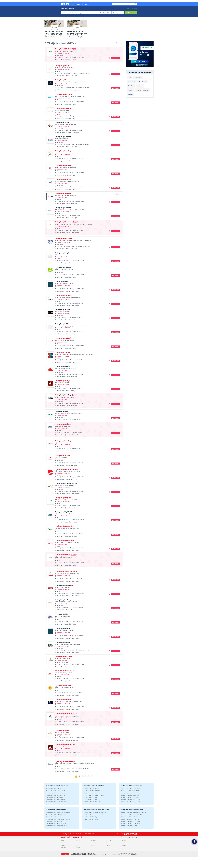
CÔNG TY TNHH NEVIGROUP (62, 587)
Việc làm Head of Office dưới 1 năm (129, 817)
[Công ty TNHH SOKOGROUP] (50, 312)
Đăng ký (129, 8)
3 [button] (82, 776)
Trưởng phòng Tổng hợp (62, 352)
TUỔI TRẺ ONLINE (64, 1)
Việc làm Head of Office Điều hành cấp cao (56, 825)
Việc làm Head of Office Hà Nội (91, 788)
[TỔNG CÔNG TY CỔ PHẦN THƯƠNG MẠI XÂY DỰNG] (50, 472)
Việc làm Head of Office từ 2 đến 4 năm (130, 819)
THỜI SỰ (63, 842)
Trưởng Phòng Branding (62, 66)
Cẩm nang (84, 4)
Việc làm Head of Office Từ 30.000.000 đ (130, 801)
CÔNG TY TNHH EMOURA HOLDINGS (64, 67)
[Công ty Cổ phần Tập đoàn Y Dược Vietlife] (50, 500)
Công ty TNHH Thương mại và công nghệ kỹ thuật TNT (69, 209)
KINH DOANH (79, 840)
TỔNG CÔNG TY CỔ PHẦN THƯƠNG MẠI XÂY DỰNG (68, 471)
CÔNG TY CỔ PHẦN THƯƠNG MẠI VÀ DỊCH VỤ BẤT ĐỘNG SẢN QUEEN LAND (74, 763)
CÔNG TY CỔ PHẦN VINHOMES (63, 658)
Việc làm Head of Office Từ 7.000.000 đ (130, 793)
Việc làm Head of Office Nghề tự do (92, 817)
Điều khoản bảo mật (115, 854)
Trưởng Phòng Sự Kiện (62, 324)
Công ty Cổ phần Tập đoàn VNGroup (64, 340)
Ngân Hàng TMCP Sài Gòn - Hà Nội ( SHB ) (66, 195)
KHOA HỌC (109, 842)
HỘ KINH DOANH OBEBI (61, 443)
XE (76, 845)
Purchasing (146, 90)
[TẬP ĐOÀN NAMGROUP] (50, 458)
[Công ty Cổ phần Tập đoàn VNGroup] (50, 341)
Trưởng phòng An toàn (62, 122)
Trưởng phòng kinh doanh (63, 165)
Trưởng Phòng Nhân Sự (64, 585)
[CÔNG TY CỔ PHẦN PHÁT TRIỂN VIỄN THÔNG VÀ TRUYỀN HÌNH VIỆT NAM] (50, 355)
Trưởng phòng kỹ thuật (62, 366)
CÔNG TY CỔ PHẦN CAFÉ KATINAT (64, 283)
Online (130, 77)
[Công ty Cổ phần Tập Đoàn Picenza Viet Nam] (50, 574)
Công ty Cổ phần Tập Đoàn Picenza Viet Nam (67, 573)
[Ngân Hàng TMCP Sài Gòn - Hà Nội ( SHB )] (50, 196)
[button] (109, 58)
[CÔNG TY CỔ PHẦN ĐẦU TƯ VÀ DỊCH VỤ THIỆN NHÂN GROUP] (50, 83)
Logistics (144, 81)
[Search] (135, 3)
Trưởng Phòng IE (60, 424)
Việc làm (77, 4)
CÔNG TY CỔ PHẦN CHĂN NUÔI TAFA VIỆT (66, 602)
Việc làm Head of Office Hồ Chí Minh (92, 791)
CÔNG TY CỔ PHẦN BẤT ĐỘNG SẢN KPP (65, 167)
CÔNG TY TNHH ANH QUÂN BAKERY (64, 687)
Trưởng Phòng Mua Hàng (63, 108)
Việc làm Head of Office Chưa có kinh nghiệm (132, 814)
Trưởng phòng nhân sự (62, 614)
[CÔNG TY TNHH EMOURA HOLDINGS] (50, 68)
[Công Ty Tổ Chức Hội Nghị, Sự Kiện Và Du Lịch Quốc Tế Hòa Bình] (50, 327)
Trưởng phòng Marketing (63, 295)
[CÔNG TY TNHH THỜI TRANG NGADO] (50, 398)
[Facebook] (129, 837)
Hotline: (132, 854)
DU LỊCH (78, 847)
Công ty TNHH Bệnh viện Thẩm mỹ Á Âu (65, 485)
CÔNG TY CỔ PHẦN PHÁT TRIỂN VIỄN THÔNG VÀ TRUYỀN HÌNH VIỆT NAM (74, 354)
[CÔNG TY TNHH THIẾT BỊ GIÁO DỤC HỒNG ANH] (50, 645)
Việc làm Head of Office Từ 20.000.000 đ (130, 799)
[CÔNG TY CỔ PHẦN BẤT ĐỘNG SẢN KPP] (50, 168)
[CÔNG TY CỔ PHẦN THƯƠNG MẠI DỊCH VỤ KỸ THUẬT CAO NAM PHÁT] (50, 241)
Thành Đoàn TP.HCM (132, 853)
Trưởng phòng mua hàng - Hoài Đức (66, 469)
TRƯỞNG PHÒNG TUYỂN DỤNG (65, 761)
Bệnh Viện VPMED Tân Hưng (62, 616)
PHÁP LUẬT (63, 847)
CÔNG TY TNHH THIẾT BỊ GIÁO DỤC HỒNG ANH (67, 644)
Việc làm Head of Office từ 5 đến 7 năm (130, 821)
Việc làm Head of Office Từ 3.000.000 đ (130, 788)
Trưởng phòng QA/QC (62, 730)
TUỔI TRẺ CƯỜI (86, 1)
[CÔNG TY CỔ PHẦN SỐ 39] (50, 139)
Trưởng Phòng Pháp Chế (62, 49)
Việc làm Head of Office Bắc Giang (92, 801)
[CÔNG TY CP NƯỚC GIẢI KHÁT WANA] (50, 52)
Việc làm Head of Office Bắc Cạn (91, 799)
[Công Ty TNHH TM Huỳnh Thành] (50, 674)
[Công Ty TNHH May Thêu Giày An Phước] (50, 369)
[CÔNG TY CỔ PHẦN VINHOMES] (50, 659)
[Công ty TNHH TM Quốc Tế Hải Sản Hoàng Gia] (50, 182)
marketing (130, 90)
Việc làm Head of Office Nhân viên (54, 817)
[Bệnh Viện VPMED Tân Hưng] (50, 617)
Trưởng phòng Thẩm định (63, 193)
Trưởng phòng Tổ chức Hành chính (66, 571)
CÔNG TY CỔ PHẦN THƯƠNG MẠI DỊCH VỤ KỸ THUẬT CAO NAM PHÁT (73, 240)
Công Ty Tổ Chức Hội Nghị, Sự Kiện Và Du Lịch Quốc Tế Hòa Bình (72, 326)
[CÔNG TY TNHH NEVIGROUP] (50, 588)
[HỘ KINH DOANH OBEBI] (50, 444)
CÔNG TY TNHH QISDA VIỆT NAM (63, 426)
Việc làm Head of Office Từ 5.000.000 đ (130, 791)
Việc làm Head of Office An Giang (92, 793)
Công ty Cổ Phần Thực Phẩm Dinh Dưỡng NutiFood (68, 413)
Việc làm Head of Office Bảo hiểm (54, 797)
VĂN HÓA (93, 842)
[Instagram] (132, 837)
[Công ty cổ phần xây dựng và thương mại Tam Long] (50, 716)
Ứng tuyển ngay (115, 57)
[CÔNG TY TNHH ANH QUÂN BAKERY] (50, 688)
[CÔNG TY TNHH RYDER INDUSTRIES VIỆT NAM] (50, 543)
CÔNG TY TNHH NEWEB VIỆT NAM (64, 514)
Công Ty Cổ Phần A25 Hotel (62, 382)
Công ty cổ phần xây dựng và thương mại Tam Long (68, 716)
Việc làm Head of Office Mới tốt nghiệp (55, 814)
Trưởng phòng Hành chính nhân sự (66, 483)
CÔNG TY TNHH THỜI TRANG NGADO (64, 397)
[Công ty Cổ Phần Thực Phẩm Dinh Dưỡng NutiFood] (50, 414)
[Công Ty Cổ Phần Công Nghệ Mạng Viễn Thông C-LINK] (50, 97)
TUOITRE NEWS (79, 1)
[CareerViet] (130, 833)
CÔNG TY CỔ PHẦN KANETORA (63, 557)
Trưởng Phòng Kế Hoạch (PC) (64, 540)
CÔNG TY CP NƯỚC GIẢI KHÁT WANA (64, 51)
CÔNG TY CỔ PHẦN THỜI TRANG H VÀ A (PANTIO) (68, 297)
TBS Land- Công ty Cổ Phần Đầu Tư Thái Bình (67, 528)
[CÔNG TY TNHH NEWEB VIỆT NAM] (50, 515)
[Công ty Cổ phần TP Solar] (50, 733)
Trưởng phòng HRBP (61, 281)
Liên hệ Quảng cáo (106, 854)
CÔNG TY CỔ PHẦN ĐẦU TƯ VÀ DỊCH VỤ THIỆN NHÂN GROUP (71, 82)
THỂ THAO (109, 840)
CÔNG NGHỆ (79, 842)
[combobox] (80, 12)
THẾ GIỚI (63, 845)
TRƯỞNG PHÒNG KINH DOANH (64, 671)
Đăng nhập (134, 8)
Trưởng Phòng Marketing (63, 151)
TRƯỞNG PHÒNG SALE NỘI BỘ (64, 526)
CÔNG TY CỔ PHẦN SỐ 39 (61, 138)
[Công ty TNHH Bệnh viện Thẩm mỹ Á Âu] (50, 486)
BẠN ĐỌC (124, 842)
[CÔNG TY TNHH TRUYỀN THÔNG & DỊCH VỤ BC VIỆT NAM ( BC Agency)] (50, 225)
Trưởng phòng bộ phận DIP (63, 512)
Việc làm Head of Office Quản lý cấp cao (56, 823)
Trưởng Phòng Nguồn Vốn (63, 338)
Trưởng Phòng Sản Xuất (62, 713)
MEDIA (62, 840)
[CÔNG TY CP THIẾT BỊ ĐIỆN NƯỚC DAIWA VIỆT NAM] (50, 702)
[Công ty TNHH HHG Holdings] (50, 111)
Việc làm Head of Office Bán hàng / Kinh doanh (57, 793)
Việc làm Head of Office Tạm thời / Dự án (93, 814)
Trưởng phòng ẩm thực (62, 381)
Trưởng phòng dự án (61, 411)
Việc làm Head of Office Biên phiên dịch (56, 801)
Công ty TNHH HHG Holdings (62, 110)
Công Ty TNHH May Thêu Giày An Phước (65, 368)
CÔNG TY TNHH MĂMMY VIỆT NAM (64, 269)
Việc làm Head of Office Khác (91, 819)
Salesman (138, 90)
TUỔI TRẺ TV (71, 1)
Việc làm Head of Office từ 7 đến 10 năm (130, 823)
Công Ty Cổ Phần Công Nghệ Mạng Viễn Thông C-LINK (69, 96)
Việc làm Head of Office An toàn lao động (56, 791)
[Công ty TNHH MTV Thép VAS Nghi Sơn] (50, 125)
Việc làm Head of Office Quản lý (54, 821)
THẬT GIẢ (124, 845)
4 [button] (85, 776)
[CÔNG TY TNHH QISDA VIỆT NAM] (50, 427)
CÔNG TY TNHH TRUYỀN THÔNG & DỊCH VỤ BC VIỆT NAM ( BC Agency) (73, 224)
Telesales (130, 94)
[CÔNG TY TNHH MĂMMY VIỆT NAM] (50, 270)
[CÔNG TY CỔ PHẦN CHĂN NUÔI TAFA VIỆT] (50, 603)
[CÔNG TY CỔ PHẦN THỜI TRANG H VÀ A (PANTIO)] (50, 298)
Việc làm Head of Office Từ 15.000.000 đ (130, 797)
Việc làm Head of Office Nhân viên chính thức (95, 812)
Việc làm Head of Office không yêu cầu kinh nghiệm (133, 812)
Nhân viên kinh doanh (134, 81)
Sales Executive (138, 77)
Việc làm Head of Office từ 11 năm (129, 825)
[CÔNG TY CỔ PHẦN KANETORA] (50, 557)
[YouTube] (136, 837)
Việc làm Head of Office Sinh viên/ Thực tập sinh (58, 812)
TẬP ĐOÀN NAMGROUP (61, 457)
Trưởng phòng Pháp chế (62, 554)
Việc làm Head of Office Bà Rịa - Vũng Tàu (94, 795)
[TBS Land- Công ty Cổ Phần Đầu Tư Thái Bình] (50, 529)
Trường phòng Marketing (63, 267)
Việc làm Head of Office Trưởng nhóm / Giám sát (58, 819)
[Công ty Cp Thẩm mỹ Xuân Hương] (50, 154)
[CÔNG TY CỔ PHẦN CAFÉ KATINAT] (50, 284)
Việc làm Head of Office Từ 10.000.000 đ (130, 795)
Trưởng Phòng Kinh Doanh (63, 80)
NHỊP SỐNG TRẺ (94, 840)
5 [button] (88, 776)
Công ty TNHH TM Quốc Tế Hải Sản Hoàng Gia (67, 181)
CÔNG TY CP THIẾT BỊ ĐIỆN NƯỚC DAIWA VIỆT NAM (68, 701)
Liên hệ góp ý (123, 854)
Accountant (140, 86)
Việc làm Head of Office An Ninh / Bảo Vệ (56, 788)
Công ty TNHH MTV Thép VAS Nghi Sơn (65, 124)
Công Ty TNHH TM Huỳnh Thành (63, 673)
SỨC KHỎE (109, 845)
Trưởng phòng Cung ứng (62, 253)
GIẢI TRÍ (93, 845)
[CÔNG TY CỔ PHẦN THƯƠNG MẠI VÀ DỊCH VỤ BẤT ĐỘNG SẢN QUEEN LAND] (50, 764)
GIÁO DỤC (124, 840)
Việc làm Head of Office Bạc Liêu (92, 797)
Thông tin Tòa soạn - (123, 853)
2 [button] (79, 776)
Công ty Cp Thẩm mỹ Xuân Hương (64, 153)
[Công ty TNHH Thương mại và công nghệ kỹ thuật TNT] (50, 210)
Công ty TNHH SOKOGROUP (62, 311)
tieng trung (131, 86)
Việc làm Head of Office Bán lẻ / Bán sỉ (55, 795)
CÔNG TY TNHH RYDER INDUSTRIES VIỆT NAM (67, 542)
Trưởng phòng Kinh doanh (63, 94)
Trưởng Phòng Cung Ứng (63, 179)
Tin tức (72, 4)
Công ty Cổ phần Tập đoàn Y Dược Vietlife (66, 499)
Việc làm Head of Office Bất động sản (55, 799)
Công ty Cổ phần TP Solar (62, 732)
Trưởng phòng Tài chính (62, 309)
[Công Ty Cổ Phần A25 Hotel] (50, 383)
